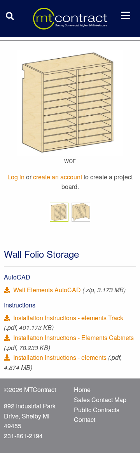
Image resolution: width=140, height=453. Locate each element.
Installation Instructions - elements (60, 357)
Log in (15, 176)
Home (82, 389)
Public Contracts (96, 409)
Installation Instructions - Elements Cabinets (73, 337)
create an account (57, 176)
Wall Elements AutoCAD (47, 289)
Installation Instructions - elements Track (67, 317)
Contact (84, 419)
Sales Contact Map (100, 399)
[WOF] (70, 101)
